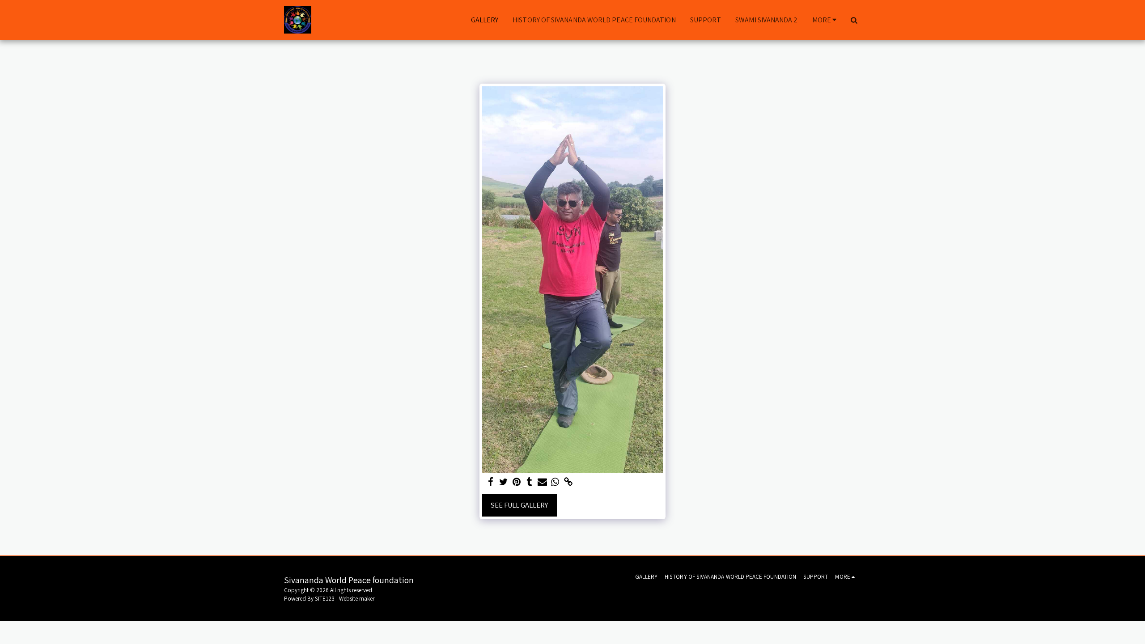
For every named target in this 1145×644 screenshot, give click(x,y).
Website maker (356, 598)
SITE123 (325, 598)
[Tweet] (503, 482)
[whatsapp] (555, 482)
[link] (568, 482)
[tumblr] (529, 482)
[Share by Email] (542, 482)
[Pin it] (516, 482)
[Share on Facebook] (491, 482)
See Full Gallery (519, 505)
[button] (854, 20)
